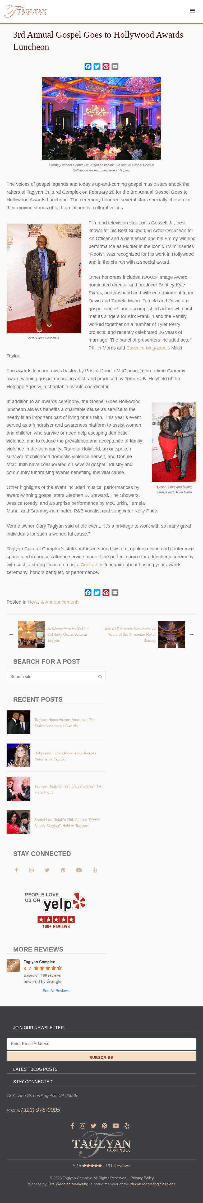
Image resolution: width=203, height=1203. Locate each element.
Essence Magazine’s (148, 348)
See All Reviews (56, 990)
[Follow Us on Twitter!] (47, 870)
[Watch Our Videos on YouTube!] (79, 870)
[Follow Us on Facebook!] (16, 870)
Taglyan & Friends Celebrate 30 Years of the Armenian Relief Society (129, 634)
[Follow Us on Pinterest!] (63, 870)
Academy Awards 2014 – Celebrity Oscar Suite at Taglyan (68, 634)
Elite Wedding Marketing (68, 1184)
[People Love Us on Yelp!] (95, 870)
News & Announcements (54, 602)
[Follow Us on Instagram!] (31, 870)
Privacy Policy (142, 1178)
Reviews (122, 1166)
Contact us (92, 564)
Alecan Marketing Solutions (152, 1184)
